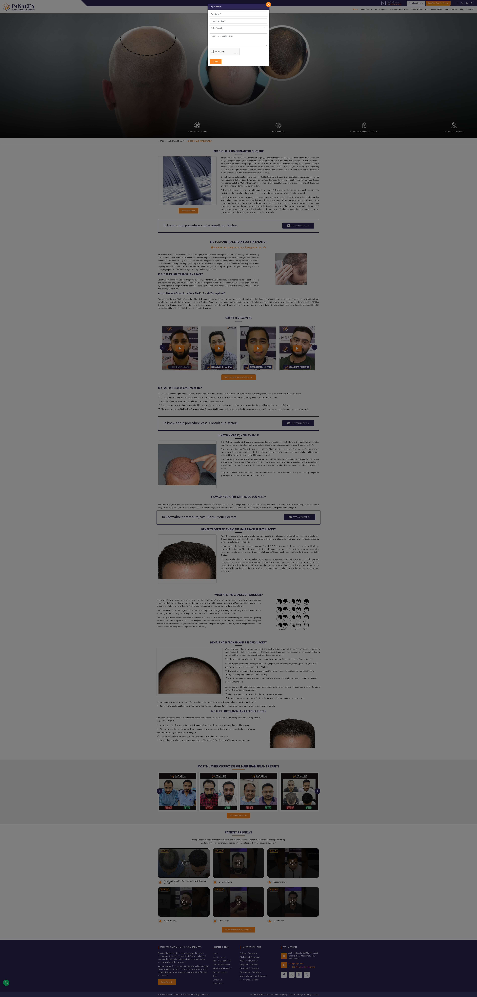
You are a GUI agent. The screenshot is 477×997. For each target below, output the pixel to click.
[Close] (268, 4)
